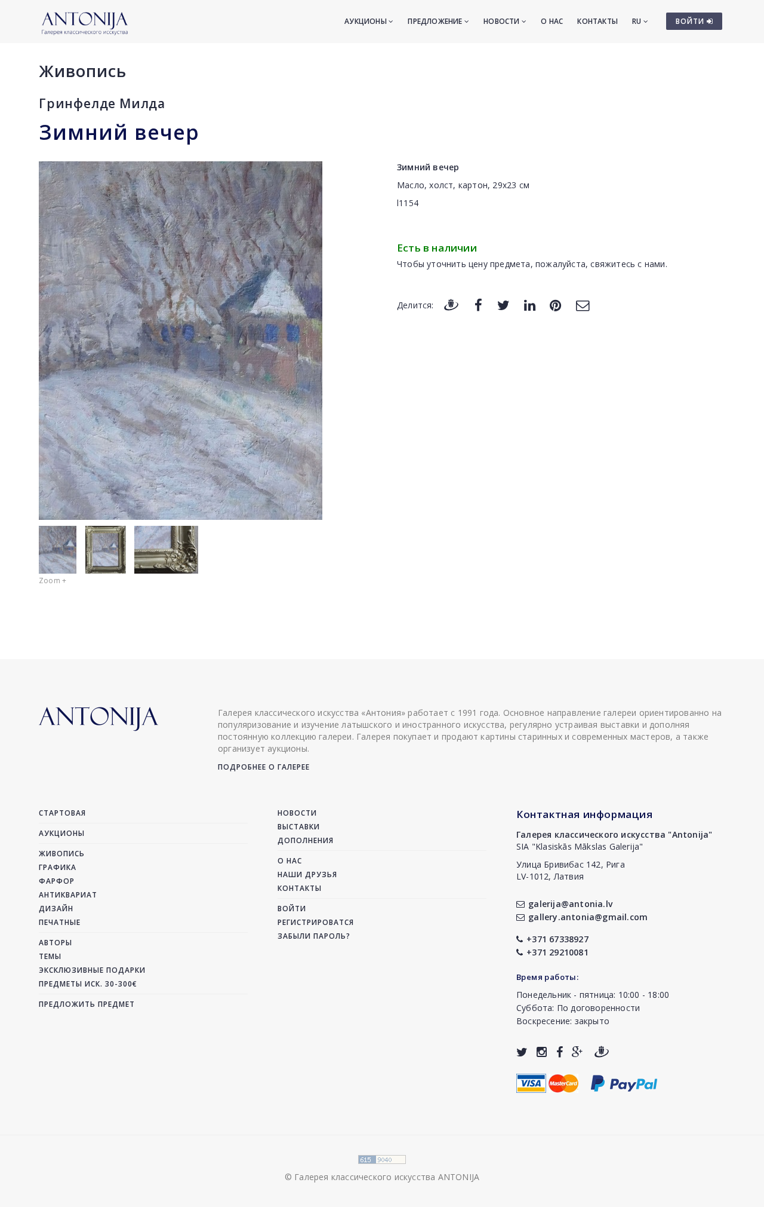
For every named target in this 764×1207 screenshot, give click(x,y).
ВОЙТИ (691, 21)
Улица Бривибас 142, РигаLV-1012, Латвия (570, 870)
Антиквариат (68, 895)
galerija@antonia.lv (570, 903)
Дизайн (56, 908)
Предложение (436, 21)
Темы (50, 956)
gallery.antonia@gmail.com (588, 917)
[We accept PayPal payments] (624, 1081)
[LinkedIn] (529, 304)
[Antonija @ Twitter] (522, 1052)
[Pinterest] (555, 304)
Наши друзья (307, 874)
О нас (552, 21)
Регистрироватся (316, 922)
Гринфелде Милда (102, 103)
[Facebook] (478, 304)
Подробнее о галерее (264, 767)
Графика (57, 867)
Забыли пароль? (314, 936)
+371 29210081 (557, 952)
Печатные (60, 922)
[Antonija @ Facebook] (559, 1052)
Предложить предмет (87, 1004)
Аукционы (366, 21)
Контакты (597, 21)
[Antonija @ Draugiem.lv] (602, 1052)
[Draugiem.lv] (451, 304)
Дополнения (306, 840)
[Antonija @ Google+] (577, 1052)
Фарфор (57, 881)
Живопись (83, 71)
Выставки (299, 827)
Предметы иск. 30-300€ (88, 984)
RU (637, 21)
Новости (502, 21)
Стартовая (62, 813)
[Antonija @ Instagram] (542, 1052)
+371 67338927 (557, 939)
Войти (292, 908)
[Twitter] (503, 304)
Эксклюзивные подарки (92, 970)
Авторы (55, 943)
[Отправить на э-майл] (582, 304)
